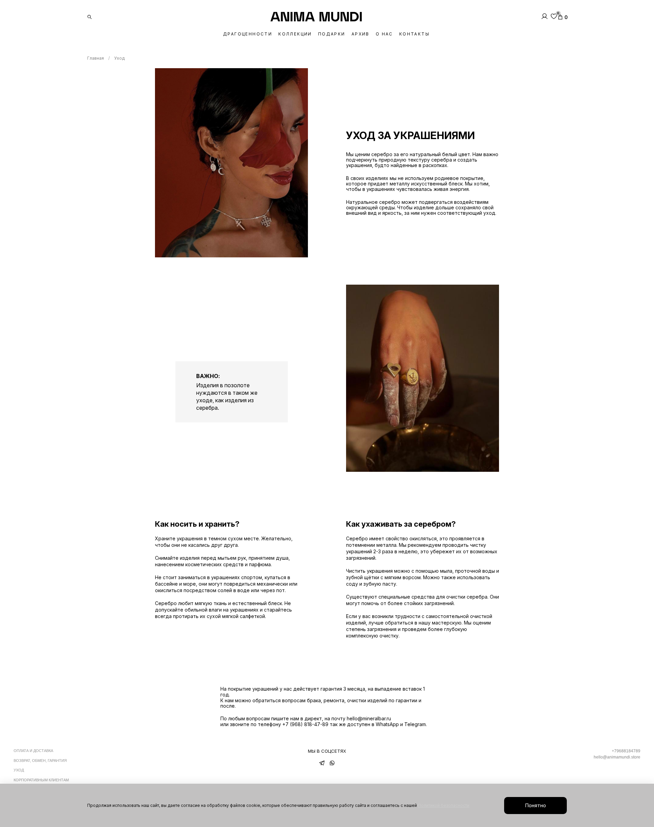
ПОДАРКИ (331, 33)
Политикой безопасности (443, 805)
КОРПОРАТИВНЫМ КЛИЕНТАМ (41, 780)
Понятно (535, 805)
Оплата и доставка (33, 751)
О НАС (384, 33)
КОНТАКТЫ (414, 33)
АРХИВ (361, 33)
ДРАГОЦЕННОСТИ (247, 33)
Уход (19, 770)
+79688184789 (626, 751)
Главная (95, 58)
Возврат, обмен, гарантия (40, 760)
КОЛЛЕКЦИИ (295, 33)
